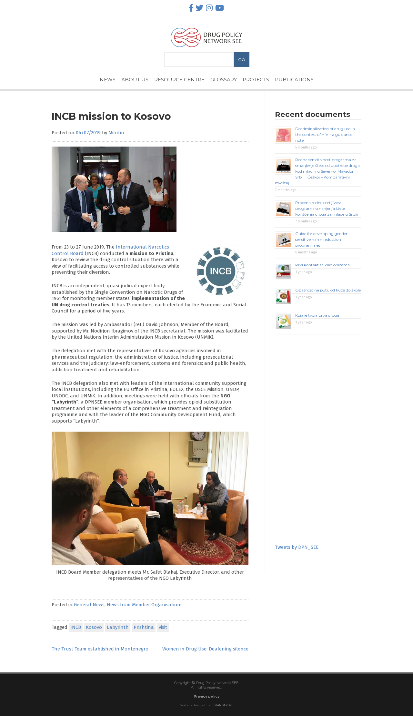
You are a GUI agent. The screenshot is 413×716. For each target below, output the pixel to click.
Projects (256, 80)
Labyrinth (118, 627)
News (108, 80)
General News (89, 605)
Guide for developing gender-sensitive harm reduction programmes (322, 239)
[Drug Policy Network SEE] (206, 49)
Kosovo (94, 627)
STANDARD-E (223, 705)
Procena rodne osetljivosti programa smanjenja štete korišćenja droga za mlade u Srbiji (326, 208)
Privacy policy (206, 696)
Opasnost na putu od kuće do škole (328, 290)
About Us (134, 80)
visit (163, 627)
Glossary (223, 80)
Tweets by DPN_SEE (296, 547)
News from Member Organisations (145, 605)
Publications (294, 80)
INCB (75, 627)
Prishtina (144, 627)
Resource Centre (179, 80)
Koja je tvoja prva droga (317, 315)
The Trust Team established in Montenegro (100, 649)
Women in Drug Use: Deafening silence (205, 649)
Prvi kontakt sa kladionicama (322, 264)
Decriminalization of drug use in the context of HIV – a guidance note (325, 134)
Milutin (116, 133)
